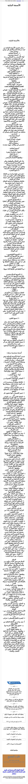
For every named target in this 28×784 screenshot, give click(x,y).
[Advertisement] (14, 24)
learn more (19, 0)
